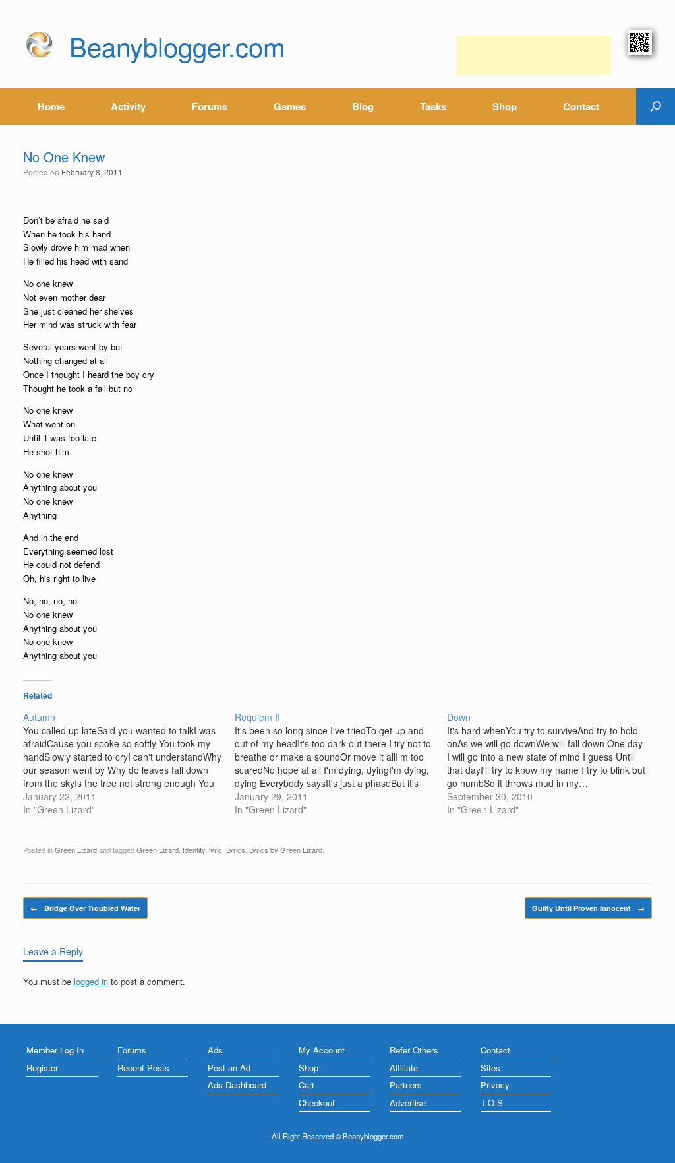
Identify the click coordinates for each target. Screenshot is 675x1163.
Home (51, 106)
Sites (490, 1067)
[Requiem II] (340, 763)
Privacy (495, 1085)
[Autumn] (129, 763)
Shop (504, 106)
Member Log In (55, 1050)
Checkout (317, 1102)
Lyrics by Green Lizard (285, 849)
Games (290, 106)
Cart (306, 1085)
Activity (128, 106)
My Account (322, 1050)
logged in (91, 981)
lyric (215, 849)
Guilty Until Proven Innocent (588, 908)
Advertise (408, 1102)
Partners (406, 1085)
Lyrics (235, 849)
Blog (363, 106)
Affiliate (404, 1067)
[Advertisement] (534, 55)
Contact (581, 106)
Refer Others (414, 1050)
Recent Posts (143, 1067)
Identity (194, 849)
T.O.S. (493, 1102)
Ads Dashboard (237, 1085)
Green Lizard (76, 849)
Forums (209, 106)
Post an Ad (229, 1067)
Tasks (433, 106)
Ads (215, 1050)
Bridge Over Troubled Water (85, 908)
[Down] (553, 763)
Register (42, 1067)
